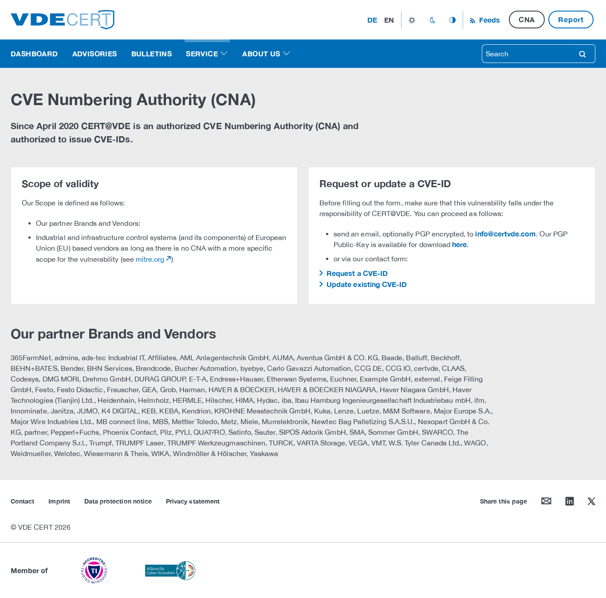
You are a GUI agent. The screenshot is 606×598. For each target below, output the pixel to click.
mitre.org (150, 259)
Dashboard (34, 53)
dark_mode (432, 20)
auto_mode (452, 20)
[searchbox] (526, 53)
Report (571, 19)
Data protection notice (118, 501)
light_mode (412, 20)
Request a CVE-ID (356, 273)
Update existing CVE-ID (366, 284)
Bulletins (151, 53)
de (372, 20)
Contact (22, 501)
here (459, 244)
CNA (527, 19)
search (582, 53)
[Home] (62, 19)
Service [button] (202, 53)
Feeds (488, 20)
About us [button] (261, 53)
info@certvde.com (505, 233)
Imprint (59, 501)
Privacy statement (193, 501)
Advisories (94, 53)
